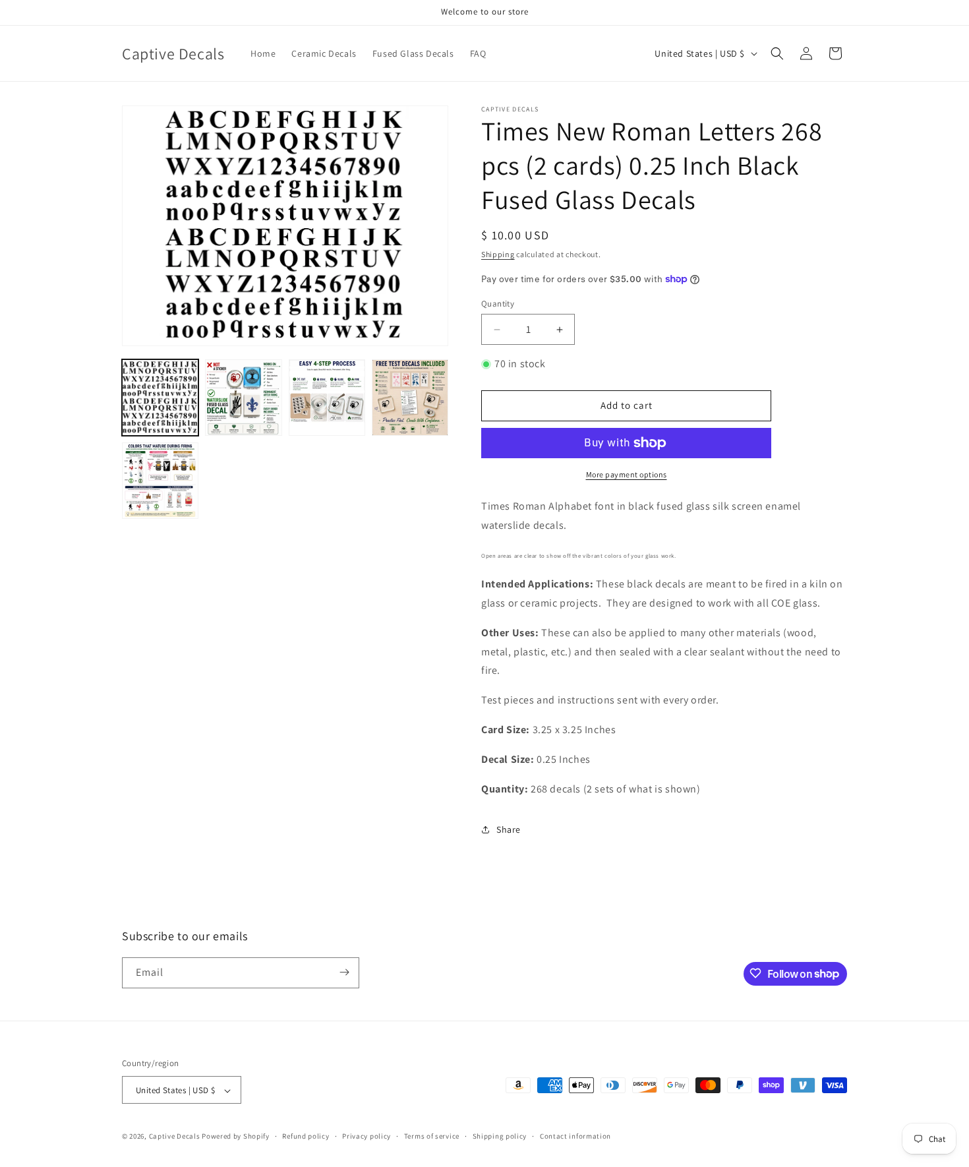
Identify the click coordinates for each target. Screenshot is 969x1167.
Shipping (498, 254)
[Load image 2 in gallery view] (243, 397)
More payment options (626, 474)
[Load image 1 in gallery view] (160, 397)
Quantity (497, 303)
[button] (777, 53)
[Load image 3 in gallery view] (327, 397)
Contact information (575, 1136)
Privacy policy (366, 1136)
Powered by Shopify (236, 1136)
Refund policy (305, 1136)
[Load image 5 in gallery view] (160, 480)
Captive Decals (174, 1136)
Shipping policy (500, 1136)
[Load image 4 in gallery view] (410, 397)
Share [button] (508, 829)
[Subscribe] (344, 972)
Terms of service (431, 1136)
